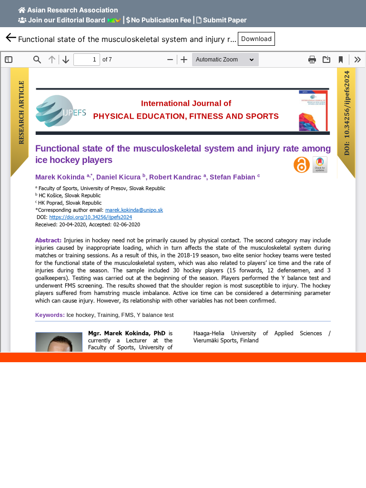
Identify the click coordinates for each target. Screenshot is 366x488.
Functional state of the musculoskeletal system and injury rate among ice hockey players (128, 39)
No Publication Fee (161, 20)
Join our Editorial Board (66, 20)
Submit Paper (225, 20)
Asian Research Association (72, 10)
